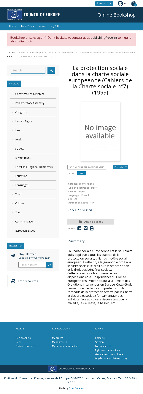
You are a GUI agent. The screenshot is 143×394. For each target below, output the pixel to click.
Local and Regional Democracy (34, 167)
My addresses (59, 342)
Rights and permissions (107, 350)
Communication (24, 221)
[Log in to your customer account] (120, 3)
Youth (18, 194)
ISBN (70, 184)
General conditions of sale (109, 354)
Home (13, 26)
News (41, 26)
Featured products (25, 346)
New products (23, 337)
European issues (25, 230)
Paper (81, 173)
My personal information (65, 346)
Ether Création (76, 388)
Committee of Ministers (29, 94)
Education (21, 176)
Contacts (99, 337)
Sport (18, 212)
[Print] (92, 228)
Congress (21, 112)
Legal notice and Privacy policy (111, 358)
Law (17, 130)
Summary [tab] (77, 241)
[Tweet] (86, 228)
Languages (21, 185)
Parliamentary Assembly (29, 103)
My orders (57, 337)
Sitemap (99, 342)
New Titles (27, 26)
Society (19, 148)
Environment (23, 157)
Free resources (103, 346)
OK (49, 264)
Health (19, 139)
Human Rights (23, 121)
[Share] (79, 228)
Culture (19, 203)
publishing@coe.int (103, 38)
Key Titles (55, 26)
